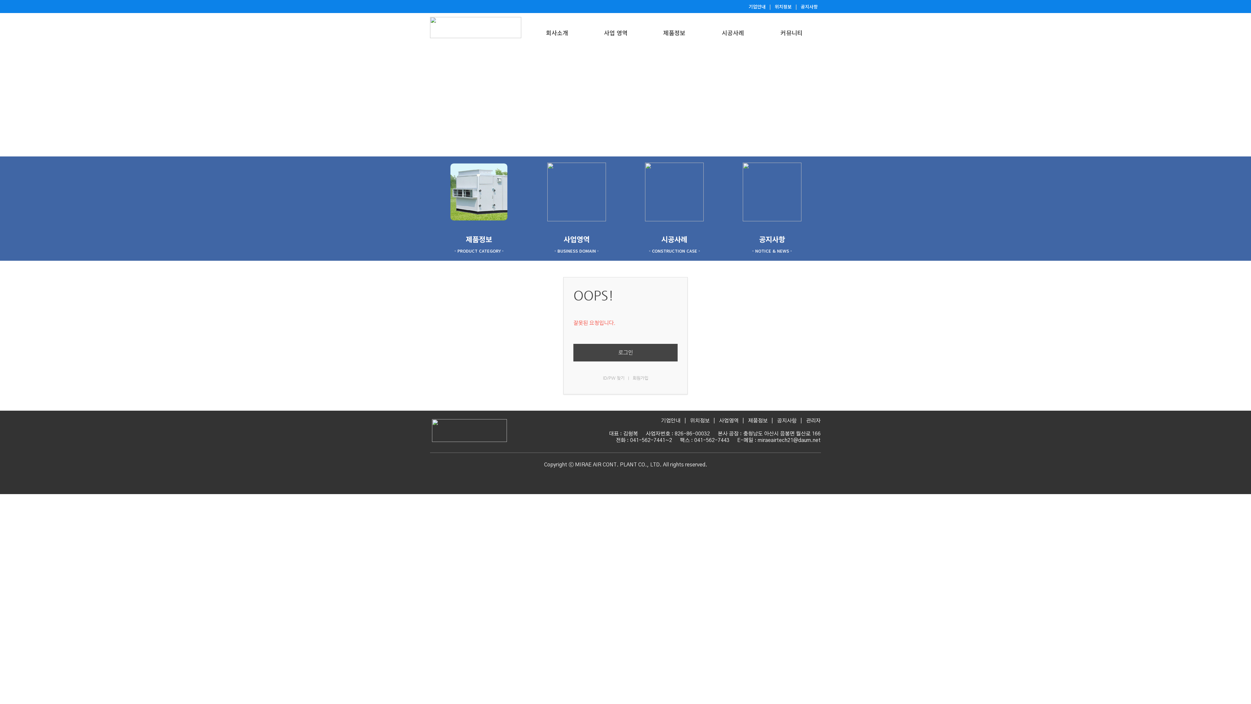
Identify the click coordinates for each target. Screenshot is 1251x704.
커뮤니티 (792, 32)
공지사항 (809, 6)
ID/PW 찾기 (614, 377)
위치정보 (783, 6)
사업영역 (729, 420)
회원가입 (640, 377)
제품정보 (674, 32)
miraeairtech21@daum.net (789, 440)
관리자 (813, 420)
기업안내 (757, 6)
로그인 (625, 352)
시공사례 (733, 32)
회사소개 (557, 32)
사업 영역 (616, 32)
